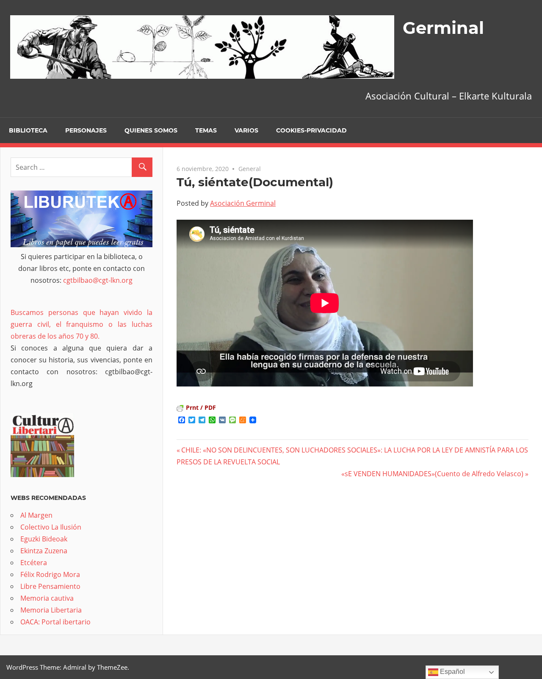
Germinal (443, 27)
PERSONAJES (86, 130)
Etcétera (33, 562)
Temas (206, 130)
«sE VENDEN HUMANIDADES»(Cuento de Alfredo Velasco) (432, 473)
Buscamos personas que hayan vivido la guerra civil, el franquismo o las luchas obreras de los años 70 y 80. (81, 324)
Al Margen (36, 515)
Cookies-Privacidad (311, 130)
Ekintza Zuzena (43, 550)
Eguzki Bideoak (43, 539)
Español (451, 671)
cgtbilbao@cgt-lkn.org (98, 280)
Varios (246, 130)
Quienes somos (150, 130)
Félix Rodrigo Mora (50, 574)
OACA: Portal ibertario (55, 622)
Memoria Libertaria (51, 610)
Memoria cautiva (47, 598)
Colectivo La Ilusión (50, 527)
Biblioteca (28, 130)
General (249, 169)
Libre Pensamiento (50, 586)
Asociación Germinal (243, 203)
